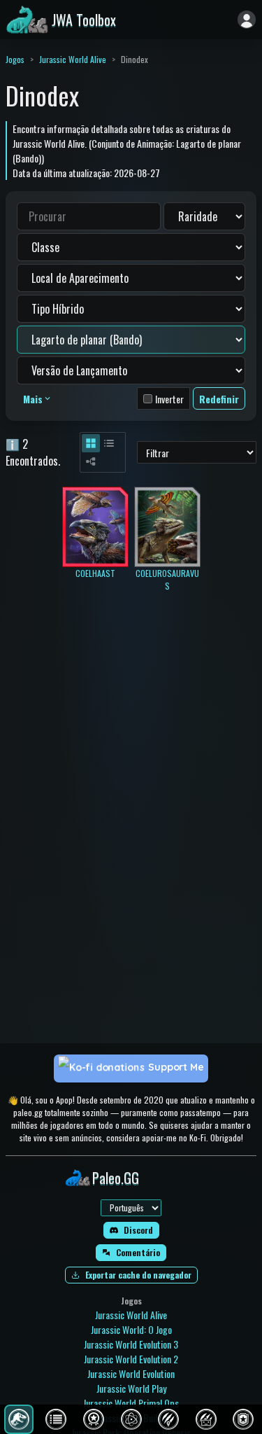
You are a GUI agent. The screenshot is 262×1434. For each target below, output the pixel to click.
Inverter (169, 398)
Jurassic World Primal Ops (131, 1402)
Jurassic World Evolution (131, 1373)
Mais (33, 398)
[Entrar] (246, 19)
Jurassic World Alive (72, 59)
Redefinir (219, 398)
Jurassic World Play (131, 1388)
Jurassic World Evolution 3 (131, 1344)
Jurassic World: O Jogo (131, 1329)
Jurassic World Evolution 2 (131, 1358)
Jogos (15, 59)
